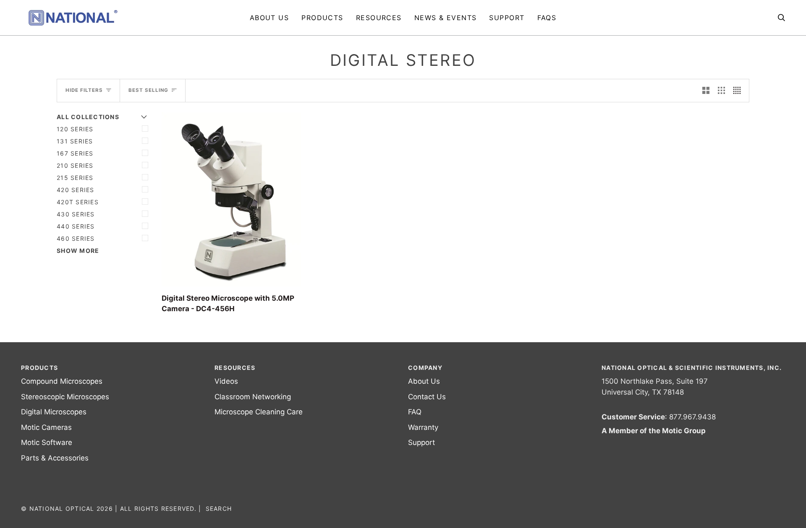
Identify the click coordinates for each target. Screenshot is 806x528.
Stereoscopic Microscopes (65, 397)
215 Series (75, 177)
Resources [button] (235, 367)
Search (219, 508)
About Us (424, 381)
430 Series (76, 214)
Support (421, 442)
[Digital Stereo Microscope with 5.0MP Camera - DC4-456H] (231, 199)
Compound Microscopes (61, 381)
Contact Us (427, 397)
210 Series (75, 165)
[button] (322, 17)
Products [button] (39, 367)
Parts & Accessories (55, 458)
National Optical (61, 508)
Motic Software (46, 442)
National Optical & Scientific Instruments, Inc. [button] (692, 367)
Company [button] (425, 367)
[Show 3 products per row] (721, 90)
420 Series (75, 189)
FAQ (414, 412)
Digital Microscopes (53, 412)
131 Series (75, 141)
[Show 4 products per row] (739, 90)
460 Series (76, 238)
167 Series (75, 153)
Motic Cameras (46, 427)
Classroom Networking (253, 397)
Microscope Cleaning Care (259, 412)
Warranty (423, 427)
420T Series (78, 201)
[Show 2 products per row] (706, 90)
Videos (226, 381)
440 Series (76, 226)
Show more (78, 250)
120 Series (75, 129)
